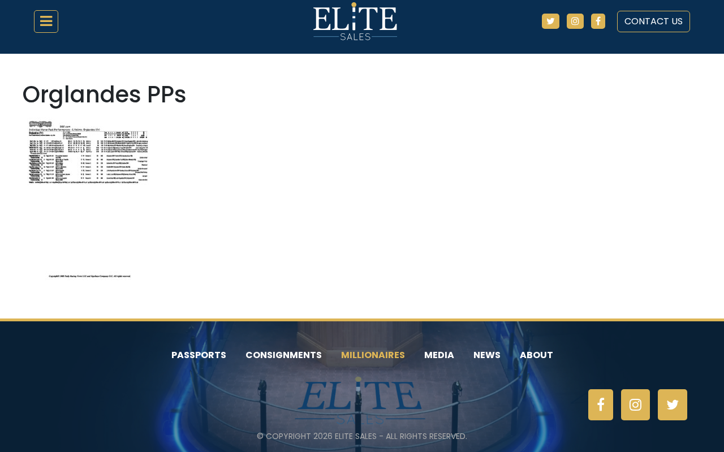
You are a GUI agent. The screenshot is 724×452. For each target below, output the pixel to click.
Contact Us (653, 21)
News (487, 354)
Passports (198, 354)
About (536, 354)
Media (439, 354)
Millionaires (373, 354)
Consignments (283, 354)
